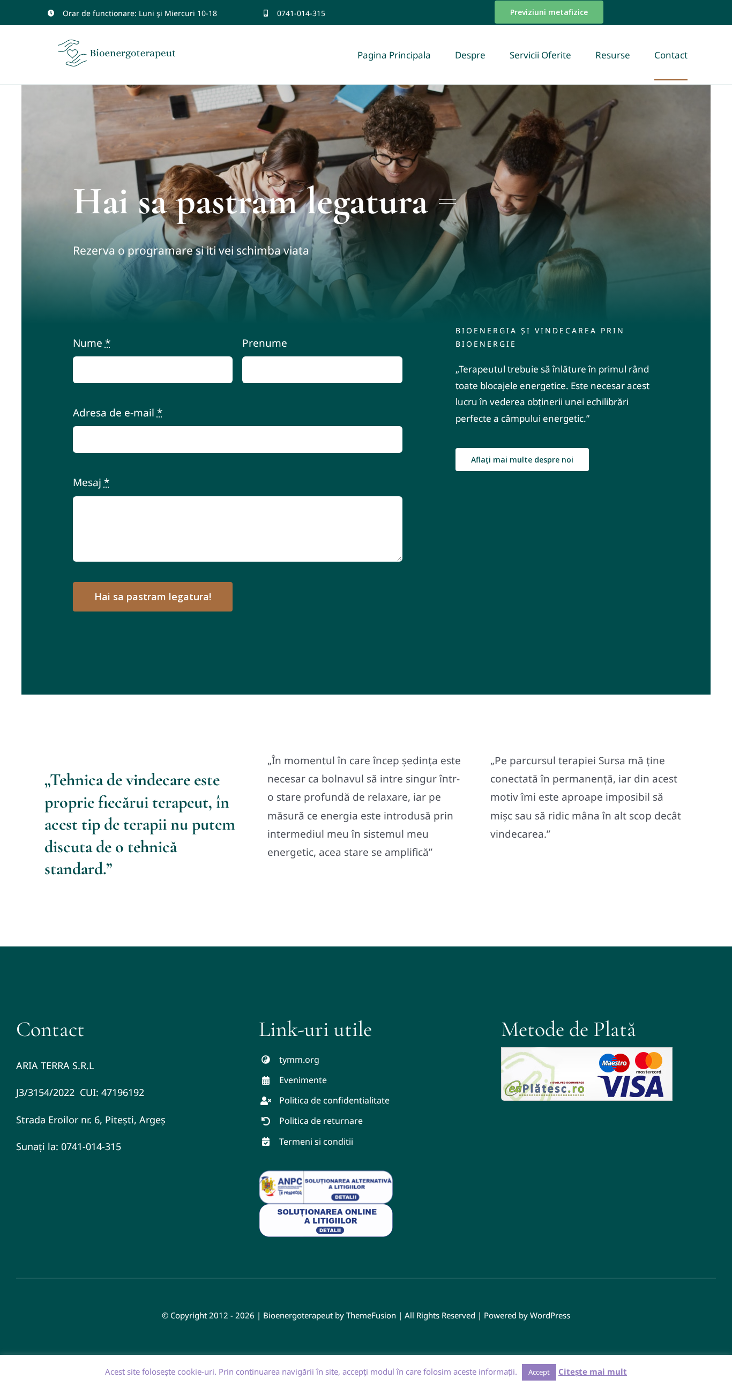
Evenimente (303, 1080)
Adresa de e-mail (117, 413)
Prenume (264, 343)
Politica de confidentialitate (334, 1100)
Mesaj (91, 482)
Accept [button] (539, 1372)
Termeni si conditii (316, 1141)
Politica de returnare (321, 1121)
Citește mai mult (592, 1371)
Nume (91, 343)
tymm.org (299, 1059)
